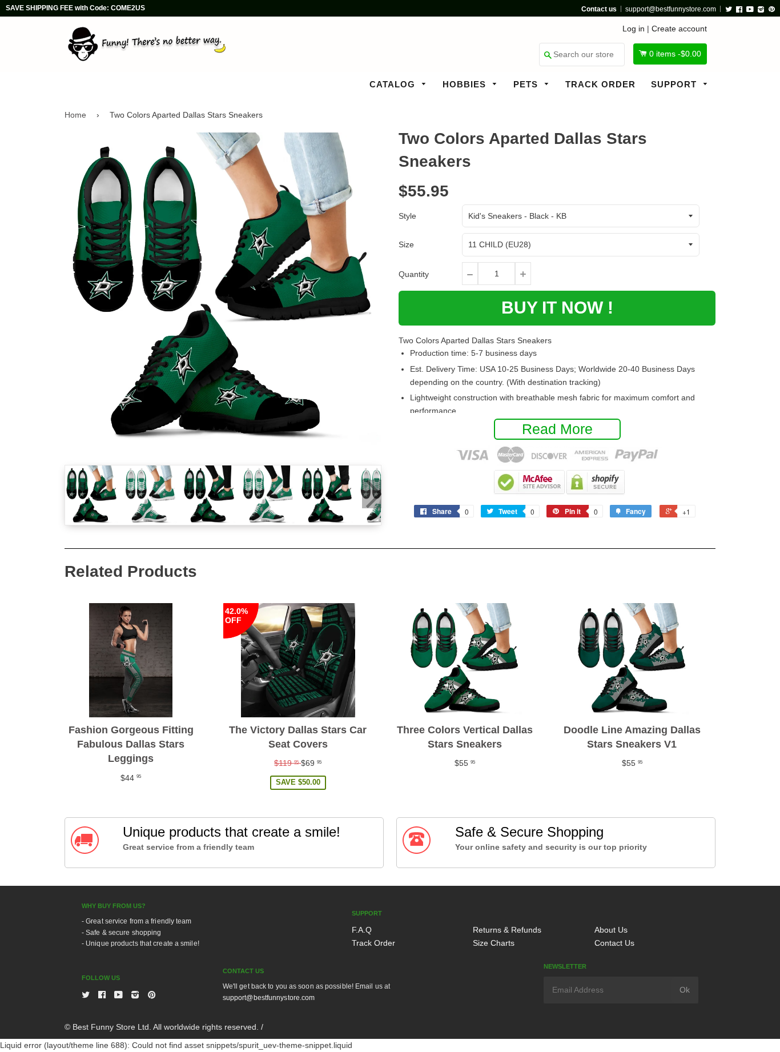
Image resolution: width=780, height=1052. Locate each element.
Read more (557, 429)
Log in (633, 28)
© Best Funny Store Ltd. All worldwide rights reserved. (162, 1026)
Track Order (600, 84)
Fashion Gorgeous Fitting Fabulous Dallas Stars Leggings (131, 744)
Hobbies (466, 84)
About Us (611, 929)
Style (407, 215)
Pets (527, 84)
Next (371, 494)
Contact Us (614, 942)
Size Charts (493, 942)
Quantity (414, 274)
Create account (679, 28)
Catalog (393, 84)
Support (675, 84)
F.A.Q (362, 929)
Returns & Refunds (507, 929)
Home (75, 114)
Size (406, 244)
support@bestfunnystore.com (670, 9)
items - (675, 53)
